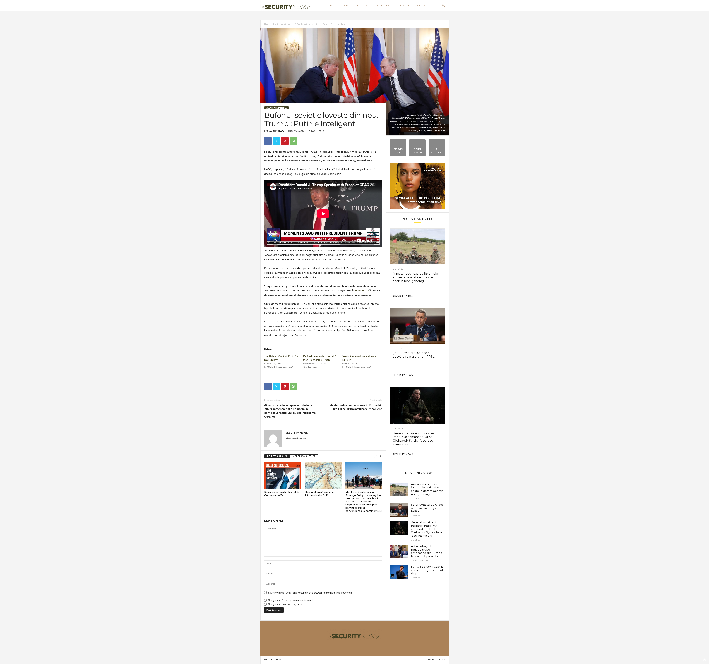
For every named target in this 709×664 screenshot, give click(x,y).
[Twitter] (276, 141)
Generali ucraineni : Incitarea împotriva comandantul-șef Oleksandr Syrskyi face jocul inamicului (413, 438)
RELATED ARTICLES (277, 456)
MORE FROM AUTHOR (304, 456)
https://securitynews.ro (296, 438)
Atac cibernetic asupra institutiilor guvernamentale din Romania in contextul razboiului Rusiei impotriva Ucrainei (290, 410)
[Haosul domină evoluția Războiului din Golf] (323, 475)
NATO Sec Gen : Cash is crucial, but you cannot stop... (427, 570)
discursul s (362, 290)
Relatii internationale (413, 5)
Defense (328, 5)
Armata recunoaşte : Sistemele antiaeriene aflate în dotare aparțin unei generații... (415, 277)
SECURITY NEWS (275, 130)
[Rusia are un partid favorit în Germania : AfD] (282, 475)
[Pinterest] (285, 141)
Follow (417, 140)
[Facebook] (268, 141)
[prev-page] (376, 456)
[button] (443, 5)
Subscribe (437, 140)
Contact (441, 659)
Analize (345, 5)
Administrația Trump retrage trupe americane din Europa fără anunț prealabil (426, 551)
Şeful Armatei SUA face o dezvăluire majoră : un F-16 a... (414, 354)
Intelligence (384, 5)
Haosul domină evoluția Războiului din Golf (319, 494)
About (431, 659)
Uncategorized (419, 560)
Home (266, 24)
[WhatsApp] (293, 141)
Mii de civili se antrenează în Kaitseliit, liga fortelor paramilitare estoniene (355, 407)
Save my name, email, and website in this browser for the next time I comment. (310, 592)
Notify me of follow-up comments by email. (291, 600)
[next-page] (380, 456)
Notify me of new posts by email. (285, 604)
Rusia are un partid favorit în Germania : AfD (281, 494)
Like (398, 140)
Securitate (363, 5)
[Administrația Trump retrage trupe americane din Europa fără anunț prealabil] (399, 551)
